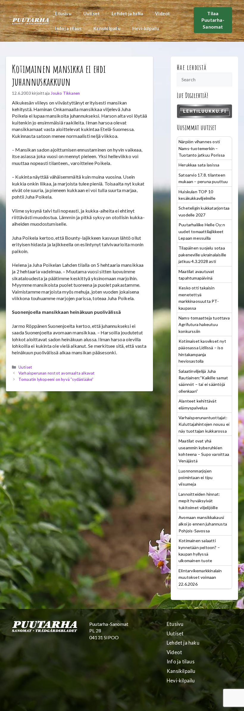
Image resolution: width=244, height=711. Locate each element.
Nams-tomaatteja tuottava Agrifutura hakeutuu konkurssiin (204, 324)
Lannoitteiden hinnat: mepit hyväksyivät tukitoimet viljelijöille (199, 501)
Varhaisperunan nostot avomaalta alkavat (56, 373)
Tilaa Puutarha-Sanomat (212, 19)
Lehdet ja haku (127, 13)
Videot (162, 13)
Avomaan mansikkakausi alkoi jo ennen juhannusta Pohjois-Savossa (203, 524)
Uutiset (91, 13)
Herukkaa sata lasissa (199, 164)
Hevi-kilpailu (145, 28)
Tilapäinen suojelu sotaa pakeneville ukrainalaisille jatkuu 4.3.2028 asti (202, 254)
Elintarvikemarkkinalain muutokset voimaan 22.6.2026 (200, 577)
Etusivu (63, 13)
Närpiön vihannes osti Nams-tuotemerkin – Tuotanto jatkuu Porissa (202, 148)
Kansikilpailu (107, 28)
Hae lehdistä (192, 67)
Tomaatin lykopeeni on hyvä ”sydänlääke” (56, 379)
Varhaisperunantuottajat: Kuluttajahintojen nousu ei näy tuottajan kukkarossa (204, 424)
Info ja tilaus (68, 28)
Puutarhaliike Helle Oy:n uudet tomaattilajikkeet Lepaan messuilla (202, 231)
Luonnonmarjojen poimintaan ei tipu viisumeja (196, 477)
